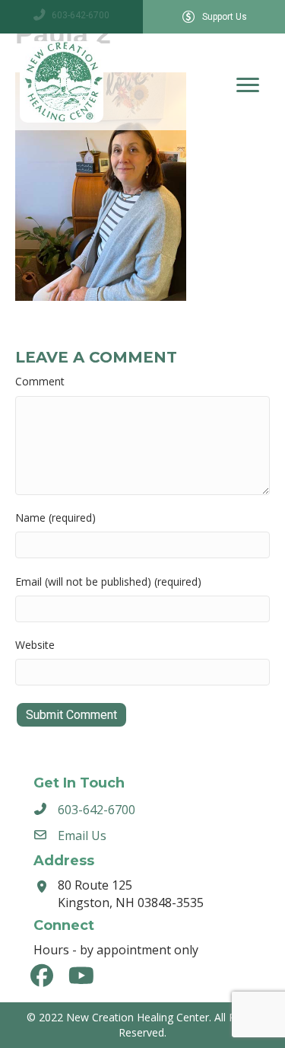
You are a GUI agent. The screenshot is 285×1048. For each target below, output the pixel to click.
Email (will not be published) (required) (108, 581)
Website (35, 644)
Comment (40, 381)
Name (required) (55, 517)
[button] (41, 975)
